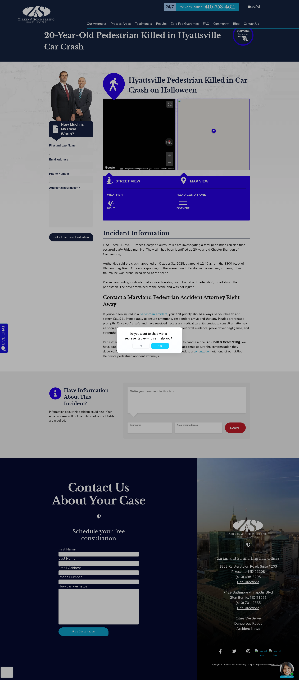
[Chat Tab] (149, 340)
